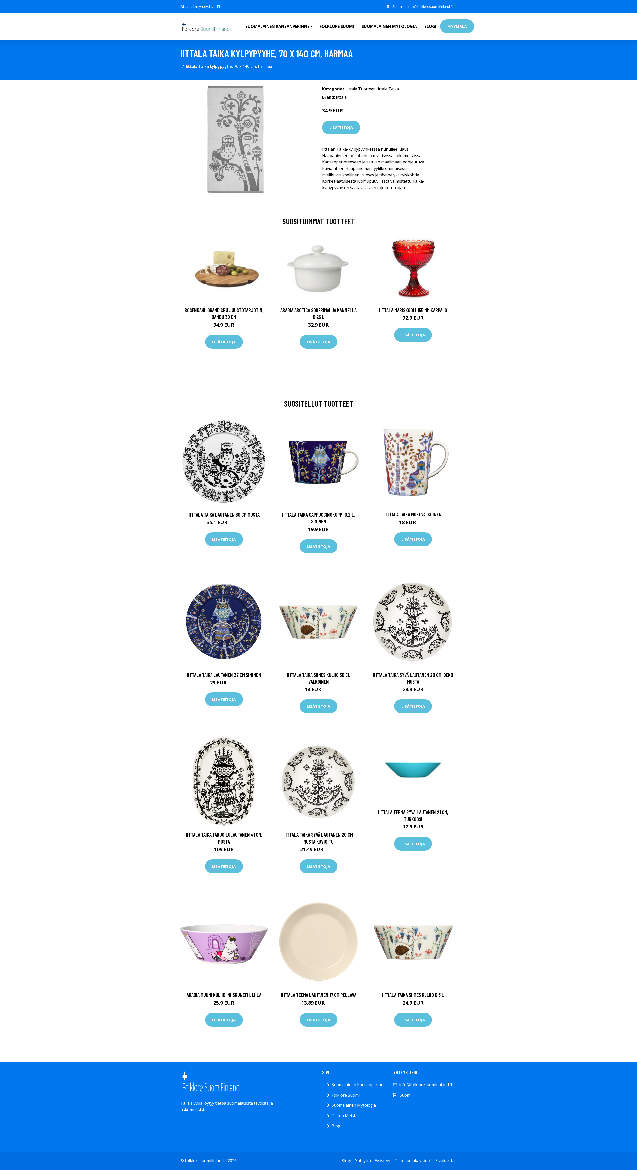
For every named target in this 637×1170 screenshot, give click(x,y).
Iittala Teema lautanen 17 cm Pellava (318, 995)
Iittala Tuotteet (360, 89)
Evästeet (383, 1160)
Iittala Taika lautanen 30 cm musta (224, 514)
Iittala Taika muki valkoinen (413, 514)
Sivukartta (445, 1160)
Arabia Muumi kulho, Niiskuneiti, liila (224, 995)
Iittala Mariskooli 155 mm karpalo (413, 310)
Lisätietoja (341, 127)
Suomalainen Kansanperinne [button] (277, 26)
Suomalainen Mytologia (389, 26)
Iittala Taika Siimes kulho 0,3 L (413, 995)
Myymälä (457, 26)
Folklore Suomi (337, 26)
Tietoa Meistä (345, 1115)
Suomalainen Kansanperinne (359, 1084)
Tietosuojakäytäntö (413, 1160)
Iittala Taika (388, 89)
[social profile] (218, 6)
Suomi (397, 6)
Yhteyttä (363, 1160)
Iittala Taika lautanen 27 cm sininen (224, 675)
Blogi (430, 26)
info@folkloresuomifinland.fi (430, 6)
